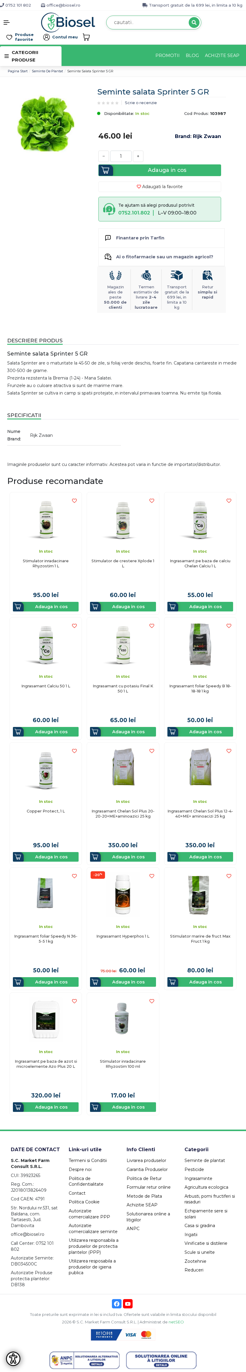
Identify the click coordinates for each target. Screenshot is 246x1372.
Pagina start (18, 71)
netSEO (176, 1321)
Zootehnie (195, 1261)
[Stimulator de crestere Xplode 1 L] (123, 519)
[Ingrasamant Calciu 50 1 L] (45, 644)
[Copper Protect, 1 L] (45, 769)
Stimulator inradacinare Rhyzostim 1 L (46, 563)
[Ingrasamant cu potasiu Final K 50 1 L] (123, 644)
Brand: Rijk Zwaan (198, 136)
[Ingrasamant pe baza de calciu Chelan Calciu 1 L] (200, 519)
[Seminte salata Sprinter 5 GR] (46, 122)
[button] (21, 22)
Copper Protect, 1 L (46, 811)
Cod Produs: (196, 113)
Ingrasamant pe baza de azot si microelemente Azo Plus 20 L (46, 1064)
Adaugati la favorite (162, 186)
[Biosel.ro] (68, 22)
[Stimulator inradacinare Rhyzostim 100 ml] (123, 1019)
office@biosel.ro (62, 5)
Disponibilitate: (118, 113)
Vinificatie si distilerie (205, 1243)
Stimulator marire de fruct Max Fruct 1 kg (200, 939)
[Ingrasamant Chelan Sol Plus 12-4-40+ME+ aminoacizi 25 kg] (200, 769)
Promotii (167, 55)
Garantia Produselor (147, 1169)
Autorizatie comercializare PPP (89, 1214)
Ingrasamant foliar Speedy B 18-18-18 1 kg (200, 688)
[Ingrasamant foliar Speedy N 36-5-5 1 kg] (45, 894)
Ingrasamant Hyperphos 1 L (122, 936)
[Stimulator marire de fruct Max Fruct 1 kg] (200, 894)
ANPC (133, 1228)
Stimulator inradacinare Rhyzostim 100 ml (123, 1064)
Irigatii (190, 1234)
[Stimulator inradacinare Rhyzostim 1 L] (45, 519)
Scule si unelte (199, 1252)
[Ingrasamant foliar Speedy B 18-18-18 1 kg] (200, 644)
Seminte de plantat (47, 71)
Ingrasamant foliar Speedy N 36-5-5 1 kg (45, 939)
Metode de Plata (144, 1196)
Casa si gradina (199, 1225)
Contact (77, 1193)
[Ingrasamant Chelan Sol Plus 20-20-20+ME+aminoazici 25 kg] (123, 769)
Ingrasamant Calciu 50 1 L (45, 686)
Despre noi (80, 1169)
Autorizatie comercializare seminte (93, 1228)
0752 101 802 (17, 5)
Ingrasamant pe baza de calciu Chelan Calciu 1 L (200, 563)
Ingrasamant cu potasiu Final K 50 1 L (123, 688)
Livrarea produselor (146, 1160)
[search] (194, 22)
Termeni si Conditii (88, 1160)
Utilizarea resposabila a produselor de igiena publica (92, 1266)
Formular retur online (149, 1187)
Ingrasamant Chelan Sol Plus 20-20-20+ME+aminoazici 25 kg (123, 813)
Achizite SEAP (222, 55)
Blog (192, 55)
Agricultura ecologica (206, 1187)
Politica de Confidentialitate (86, 1181)
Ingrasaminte (198, 1178)
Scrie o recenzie (141, 102)
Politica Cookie (84, 1202)
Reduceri (193, 1270)
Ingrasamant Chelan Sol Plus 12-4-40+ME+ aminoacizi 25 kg (200, 813)
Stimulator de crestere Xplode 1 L (123, 563)
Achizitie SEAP (142, 1205)
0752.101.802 (134, 213)
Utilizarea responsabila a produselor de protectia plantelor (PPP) (93, 1246)
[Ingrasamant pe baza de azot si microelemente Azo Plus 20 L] (45, 1019)
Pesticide (194, 1169)
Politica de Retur (144, 1178)
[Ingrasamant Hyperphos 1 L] (123, 894)
